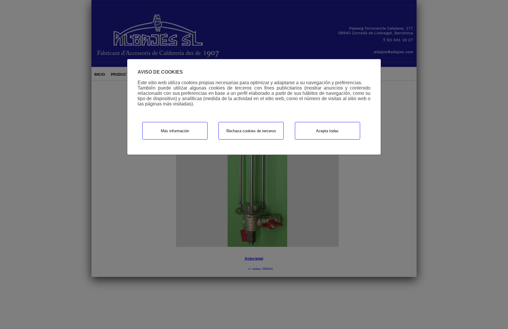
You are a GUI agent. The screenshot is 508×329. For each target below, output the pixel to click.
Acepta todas (327, 131)
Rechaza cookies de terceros (251, 131)
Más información (175, 131)
